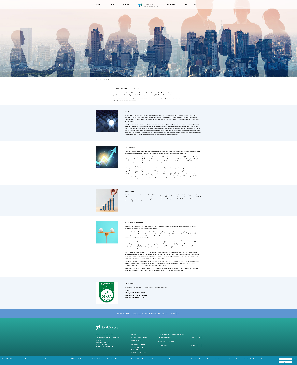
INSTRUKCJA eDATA (137, 341)
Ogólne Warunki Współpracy (137, 348)
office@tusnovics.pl (107, 346)
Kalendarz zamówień (138, 344)
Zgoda (281, 359)
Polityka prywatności (139, 337)
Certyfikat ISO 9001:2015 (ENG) (136, 295)
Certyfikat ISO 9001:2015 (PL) (136, 293)
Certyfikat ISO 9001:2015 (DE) (136, 297)
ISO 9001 (133, 334)
